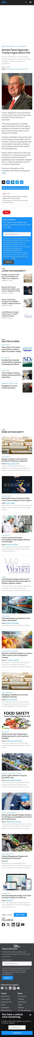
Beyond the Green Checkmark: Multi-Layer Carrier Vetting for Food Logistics (11, 289)
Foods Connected (11, 544)
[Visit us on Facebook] (3, 924)
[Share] (8, 182)
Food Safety (22, 46)
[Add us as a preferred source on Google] (21, 182)
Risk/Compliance (7, 692)
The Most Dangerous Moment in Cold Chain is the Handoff (16, 619)
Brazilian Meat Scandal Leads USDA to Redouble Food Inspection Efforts (11, 362)
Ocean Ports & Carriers (10, 651)
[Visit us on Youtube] (22, 924)
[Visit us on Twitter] (8, 924)
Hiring (4, 577)
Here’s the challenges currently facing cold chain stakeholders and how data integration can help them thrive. (16, 905)
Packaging (5, 732)
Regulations (6, 496)
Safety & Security (9, 46)
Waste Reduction (8, 854)
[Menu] (30, 2)
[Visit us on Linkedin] (13, 924)
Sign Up (8, 262)
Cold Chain (5, 616)
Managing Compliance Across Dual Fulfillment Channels (15, 696)
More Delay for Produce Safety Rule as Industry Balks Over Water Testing (11, 349)
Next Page (20, 915)
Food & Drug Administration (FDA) (16, 69)
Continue (17, 1033)
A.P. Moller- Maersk (12, 660)
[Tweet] (17, 182)
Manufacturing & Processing (12, 773)
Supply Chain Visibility (9, 812)
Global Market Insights (13, 780)
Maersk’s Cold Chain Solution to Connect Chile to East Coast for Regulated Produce (17, 655)
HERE (4, 173)
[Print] (3, 182)
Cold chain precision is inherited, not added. (16, 625)
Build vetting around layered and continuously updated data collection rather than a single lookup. (17, 507)
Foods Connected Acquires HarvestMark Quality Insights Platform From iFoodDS (11, 301)
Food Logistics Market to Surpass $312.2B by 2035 (14, 776)
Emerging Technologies (10, 383)
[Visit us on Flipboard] (18, 924)
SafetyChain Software (13, 822)
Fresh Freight (10, 503)
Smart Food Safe (11, 699)
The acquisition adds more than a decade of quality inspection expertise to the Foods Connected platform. (16, 549)
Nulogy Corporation (12, 464)
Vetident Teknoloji (11, 623)
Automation (6, 893)
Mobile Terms (7, 259)
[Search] (26, 2)
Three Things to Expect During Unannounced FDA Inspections (11, 375)
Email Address (8, 230)
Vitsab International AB (13, 741)
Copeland (8, 900)
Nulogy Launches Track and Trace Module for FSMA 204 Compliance (11, 276)
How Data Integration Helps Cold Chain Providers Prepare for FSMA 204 (16, 897)
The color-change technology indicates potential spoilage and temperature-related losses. (16, 745)
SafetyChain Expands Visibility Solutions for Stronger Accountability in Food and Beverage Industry (17, 817)
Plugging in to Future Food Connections (9, 387)
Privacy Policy (20, 259)
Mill (6, 861)
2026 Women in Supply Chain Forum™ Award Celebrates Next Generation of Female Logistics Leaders (10, 314)
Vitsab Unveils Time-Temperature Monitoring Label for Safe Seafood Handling (15, 736)
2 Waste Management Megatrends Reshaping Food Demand (15, 857)
